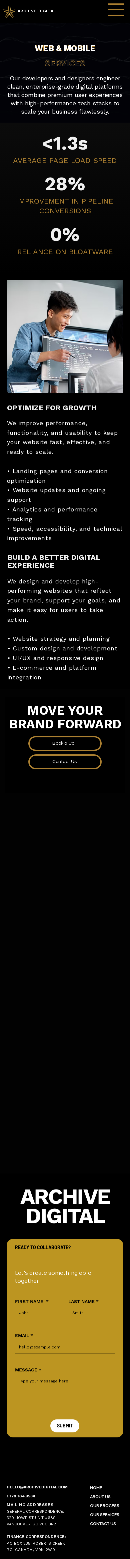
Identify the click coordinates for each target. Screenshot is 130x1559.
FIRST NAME (32, 1301)
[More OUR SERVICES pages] (123, 1513)
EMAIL (24, 1335)
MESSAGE (28, 1369)
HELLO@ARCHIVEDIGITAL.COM (37, 1486)
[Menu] (115, 9)
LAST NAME (83, 1301)
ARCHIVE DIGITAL (37, 11)
